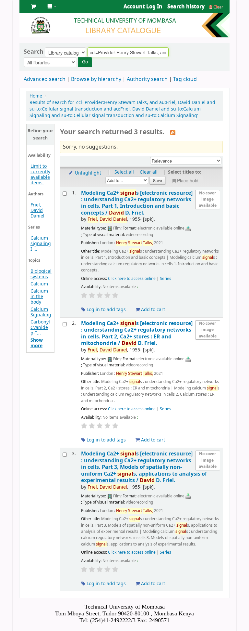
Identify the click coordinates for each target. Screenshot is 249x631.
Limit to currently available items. (40, 174)
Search (33, 51)
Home (36, 96)
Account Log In (143, 6)
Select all (124, 172)
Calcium (39, 284)
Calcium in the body (39, 297)
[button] (33, 6)
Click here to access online (132, 279)
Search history (186, 6)
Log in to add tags (105, 309)
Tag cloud (185, 79)
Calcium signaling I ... (40, 244)
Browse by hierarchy (96, 79)
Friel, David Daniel (37, 210)
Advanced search (44, 79)
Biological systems (41, 274)
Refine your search (40, 134)
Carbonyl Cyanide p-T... (40, 327)
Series (165, 279)
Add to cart (152, 309)
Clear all (149, 172)
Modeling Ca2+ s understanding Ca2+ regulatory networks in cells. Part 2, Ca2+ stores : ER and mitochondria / (137, 333)
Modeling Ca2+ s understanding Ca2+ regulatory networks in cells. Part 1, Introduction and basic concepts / (137, 203)
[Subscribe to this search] (173, 133)
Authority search (147, 79)
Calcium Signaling (40, 312)
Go (85, 62)
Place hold (187, 180)
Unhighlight (87, 173)
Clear (217, 7)
